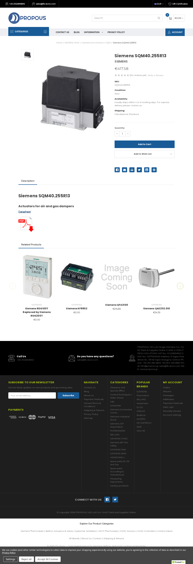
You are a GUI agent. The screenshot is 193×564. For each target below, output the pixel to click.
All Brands (74, 538)
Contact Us (62, 32)
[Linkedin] (146, 169)
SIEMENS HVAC (119, 438)
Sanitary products (119, 485)
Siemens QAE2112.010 (156, 308)
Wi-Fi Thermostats (108, 531)
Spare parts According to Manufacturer (117, 471)
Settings (10, 559)
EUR (159, 4)
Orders (166, 387)
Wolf (139, 426)
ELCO (140, 407)
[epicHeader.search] (159, 18)
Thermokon (143, 395)
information (92, 32)
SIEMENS (142, 391)
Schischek (115, 405)
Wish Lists (168, 407)
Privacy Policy (116, 32)
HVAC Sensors (127, 531)
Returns (167, 391)
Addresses (168, 399)
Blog (76, 32)
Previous (13, 286)
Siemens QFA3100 (116, 305)
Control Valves (165, 531)
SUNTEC (141, 419)
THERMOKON (117, 430)
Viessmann (142, 403)
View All (141, 430)
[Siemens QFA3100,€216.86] (116, 277)
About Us (86, 538)
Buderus (141, 415)
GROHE (141, 411)
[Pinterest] (154, 169)
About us (88, 395)
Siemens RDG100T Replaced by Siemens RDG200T (37, 312)
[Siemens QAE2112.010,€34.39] (156, 277)
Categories (21, 31)
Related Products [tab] (31, 244)
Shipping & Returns (94, 410)
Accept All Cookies (48, 559)
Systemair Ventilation (86, 531)
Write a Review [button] (155, 75)
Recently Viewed (172, 411)
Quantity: (120, 128)
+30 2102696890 (17, 4)
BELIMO (114, 434)
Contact (97, 538)
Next (180, 286)
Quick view (51, 256)
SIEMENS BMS (118, 453)
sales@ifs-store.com (45, 4)
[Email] (124, 169)
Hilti (112, 401)
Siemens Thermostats (32, 531)
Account (176, 32)
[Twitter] (139, 169)
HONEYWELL (117, 457)
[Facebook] (117, 169)
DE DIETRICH (144, 423)
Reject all (26, 559)
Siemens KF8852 (76, 308)
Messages (168, 395)
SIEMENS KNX (118, 449)
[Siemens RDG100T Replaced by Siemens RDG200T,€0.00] (36, 277)
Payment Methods (94, 399)
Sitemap (88, 418)
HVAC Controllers (146, 531)
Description (27, 180)
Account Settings (172, 415)
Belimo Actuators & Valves (59, 531)
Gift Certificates (180, 4)
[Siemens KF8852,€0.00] (76, 277)
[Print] (131, 169)
